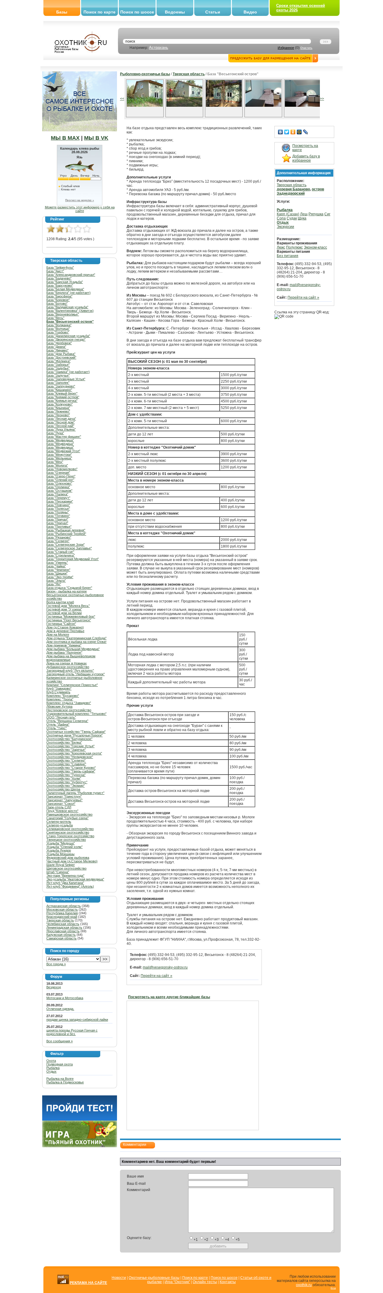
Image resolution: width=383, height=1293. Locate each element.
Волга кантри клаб (60, 602)
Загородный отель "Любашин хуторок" (75, 674)
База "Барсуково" (59, 285)
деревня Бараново (293, 189)
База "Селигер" (57, 541)
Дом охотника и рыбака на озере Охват (76, 642)
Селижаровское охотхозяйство (70, 829)
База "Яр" (53, 584)
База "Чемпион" (58, 570)
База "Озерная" (58, 472)
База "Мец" (54, 462)
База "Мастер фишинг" (63, 436)
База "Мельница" (59, 458)
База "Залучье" (58, 375)
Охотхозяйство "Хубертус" (66, 782)
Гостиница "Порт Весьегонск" (68, 620)
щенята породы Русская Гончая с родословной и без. (72, 1032)
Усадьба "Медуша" (60, 843)
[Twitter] (287, 132)
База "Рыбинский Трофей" (66, 534)
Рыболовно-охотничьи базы (145, 74)
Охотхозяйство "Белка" (64, 742)
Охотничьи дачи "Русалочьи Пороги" (74, 735)
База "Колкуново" (59, 404)
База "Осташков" (59, 490)
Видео (250, 12)
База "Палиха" (57, 494)
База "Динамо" (57, 350)
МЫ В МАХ (65, 138)
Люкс (281, 247)
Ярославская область (63, 931)
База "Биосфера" (59, 296)
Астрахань (158, 47)
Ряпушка (315, 214)
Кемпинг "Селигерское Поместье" (72, 685)
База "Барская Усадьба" (64, 282)
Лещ (304, 214)
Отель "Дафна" (57, 724)
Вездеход (53, 987)
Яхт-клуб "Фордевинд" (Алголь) (70, 886)
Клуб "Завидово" (59, 688)
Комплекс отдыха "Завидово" (68, 703)
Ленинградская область (64, 927)
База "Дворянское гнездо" (66, 339)
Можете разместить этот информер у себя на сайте (80, 209)
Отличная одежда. (60, 1009)
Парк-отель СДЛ (58, 807)
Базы (61, 12)
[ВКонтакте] (280, 132)
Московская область (62, 909)
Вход (333, 1288)
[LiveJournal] (306, 132)
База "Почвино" (58, 516)
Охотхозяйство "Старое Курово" (71, 767)
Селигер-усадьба (59, 825)
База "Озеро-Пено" (60, 476)
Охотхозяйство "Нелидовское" (69, 757)
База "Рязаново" (58, 537)
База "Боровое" (58, 300)
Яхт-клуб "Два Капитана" (65, 883)
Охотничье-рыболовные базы (154, 1278)
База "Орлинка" (58, 487)
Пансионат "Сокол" (60, 803)
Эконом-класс (315, 247)
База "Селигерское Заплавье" (69, 548)
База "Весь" (55, 318)
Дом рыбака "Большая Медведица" (73, 649)
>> (322, 99)
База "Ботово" (57, 303)
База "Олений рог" (60, 480)
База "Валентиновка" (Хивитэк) (70, 310)
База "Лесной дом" (60, 422)
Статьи (212, 12)
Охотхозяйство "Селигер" (66, 760)
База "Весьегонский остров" (70, 321)
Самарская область (61, 938)
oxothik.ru (304, 1285)
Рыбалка (53, 1068)
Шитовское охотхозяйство (66, 868)
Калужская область (61, 934)
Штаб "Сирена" (57, 872)
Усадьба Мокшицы (60, 854)
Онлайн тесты (205, 1282)
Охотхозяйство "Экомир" (65, 785)
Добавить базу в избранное (306, 158)
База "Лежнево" (58, 411)
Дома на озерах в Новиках (66, 663)
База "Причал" (57, 519)
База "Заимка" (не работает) (68, 372)
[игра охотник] (79, 1146)
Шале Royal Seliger (60, 865)
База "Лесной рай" (60, 426)
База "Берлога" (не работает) (68, 292)
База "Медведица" (60, 440)
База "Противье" (59, 526)
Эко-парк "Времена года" (65, 875)
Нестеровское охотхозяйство (68, 710)
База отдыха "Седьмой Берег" (69, 588)
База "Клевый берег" (61, 393)
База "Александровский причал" (70, 274)
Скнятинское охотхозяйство (67, 832)
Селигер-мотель (58, 821)
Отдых (51, 1071)
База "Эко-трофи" (59, 577)
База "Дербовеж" (59, 343)
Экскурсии (285, 227)
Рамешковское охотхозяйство (69, 814)
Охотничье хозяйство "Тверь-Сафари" (76, 731)
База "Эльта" (56, 580)
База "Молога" (57, 465)
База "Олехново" (59, 483)
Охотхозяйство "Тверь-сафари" (70, 771)
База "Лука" (55, 433)
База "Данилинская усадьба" (68, 336)
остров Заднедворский (300, 191)
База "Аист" (55, 271)
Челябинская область (62, 924)
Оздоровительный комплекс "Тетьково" (76, 713)
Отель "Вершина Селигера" (67, 721)
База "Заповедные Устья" (65, 379)
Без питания (287, 256)
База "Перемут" (58, 498)
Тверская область (60, 920)
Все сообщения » (59, 1041)
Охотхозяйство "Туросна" (66, 775)
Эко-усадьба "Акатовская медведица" (75, 879)
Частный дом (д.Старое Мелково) (72, 861)
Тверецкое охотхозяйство (66, 839)
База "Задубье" (58, 368)
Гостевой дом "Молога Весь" (68, 606)
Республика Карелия (62, 913)
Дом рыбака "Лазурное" (64, 652)
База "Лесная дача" (61, 418)
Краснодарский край (61, 916)
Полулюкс (294, 247)
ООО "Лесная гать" (61, 717)
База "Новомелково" (61, 469)
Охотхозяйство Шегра (63, 789)
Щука (302, 218)
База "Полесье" (58, 508)
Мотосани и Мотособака (64, 998)
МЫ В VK (96, 138)
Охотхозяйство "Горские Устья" (70, 746)
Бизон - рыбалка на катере (66, 591)
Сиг (327, 214)
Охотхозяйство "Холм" (63, 778)
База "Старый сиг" (60, 552)
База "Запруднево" (60, 386)
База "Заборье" (58, 364)
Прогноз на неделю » (79, 200)
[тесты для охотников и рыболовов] (79, 1119)
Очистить (306, 47)
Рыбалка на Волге (60, 1078)
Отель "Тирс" (56, 728)
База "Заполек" (57, 382)
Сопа (281, 218)
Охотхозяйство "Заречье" (66, 749)
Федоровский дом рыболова (67, 857)
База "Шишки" (57, 573)
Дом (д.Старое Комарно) (65, 627)
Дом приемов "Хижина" (63, 645)
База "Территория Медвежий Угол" (72, 559)
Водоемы (175, 12)
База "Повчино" (58, 505)
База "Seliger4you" (60, 267)
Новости (119, 1278)
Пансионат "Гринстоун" (64, 796)
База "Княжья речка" (61, 400)
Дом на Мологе (57, 634)
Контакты (228, 1282)
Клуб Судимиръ (58, 692)
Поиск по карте (99, 12)
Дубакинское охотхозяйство (67, 667)
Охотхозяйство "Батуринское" (69, 739)
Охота (51, 1060)
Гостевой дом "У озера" (64, 609)
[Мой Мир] (299, 132)
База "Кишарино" (59, 390)
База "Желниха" (58, 361)
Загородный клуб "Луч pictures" (70, 670)
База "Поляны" (57, 512)
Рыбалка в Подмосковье (65, 1082)
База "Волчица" (58, 328)
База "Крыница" (58, 408)
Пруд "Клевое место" (62, 811)
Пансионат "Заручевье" (64, 800)
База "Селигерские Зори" (65, 544)
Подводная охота (59, 1064)
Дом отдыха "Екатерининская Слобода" (76, 638)
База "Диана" (56, 346)
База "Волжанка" (59, 325)
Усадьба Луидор (58, 850)
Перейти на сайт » (156, 976)
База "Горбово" (57, 332)
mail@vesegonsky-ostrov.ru (165, 967)
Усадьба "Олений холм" (64, 847)
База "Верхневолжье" (62, 314)
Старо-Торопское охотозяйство (70, 836)
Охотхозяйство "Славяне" (66, 764)
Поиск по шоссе (137, 12)
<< (122, 99)
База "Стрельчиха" (60, 555)
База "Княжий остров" (62, 397)
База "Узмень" (57, 562)
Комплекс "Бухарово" (62, 695)
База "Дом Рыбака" (60, 354)
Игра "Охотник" (177, 1282)
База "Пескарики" (59, 501)
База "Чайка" (56, 566)
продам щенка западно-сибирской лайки (77, 1019)
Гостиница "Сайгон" (61, 624)
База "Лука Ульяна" (61, 429)
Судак (292, 218)
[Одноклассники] (293, 132)
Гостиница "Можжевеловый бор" (70, 616)
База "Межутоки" (59, 454)
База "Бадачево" (59, 278)
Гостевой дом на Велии (64, 613)
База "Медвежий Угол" (63, 451)
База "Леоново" (58, 415)
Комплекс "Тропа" (59, 699)
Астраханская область (63, 906)
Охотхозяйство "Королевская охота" (74, 753)
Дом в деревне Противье (65, 631)
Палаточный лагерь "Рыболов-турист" (75, 793)
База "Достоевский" (61, 357)
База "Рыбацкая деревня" (65, 530)
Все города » (56, 964)
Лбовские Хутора (59, 706)
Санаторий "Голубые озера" (67, 818)
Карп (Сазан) (288, 214)
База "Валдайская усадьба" (67, 307)
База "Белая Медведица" (65, 289)
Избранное (286, 47)
